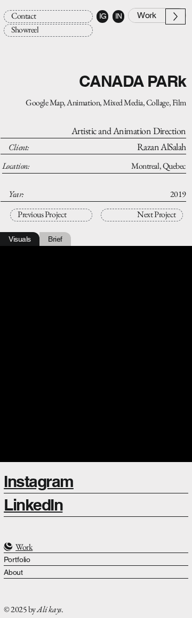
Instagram (39, 481)
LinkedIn (33, 505)
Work (24, 547)
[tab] (19, 239)
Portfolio (17, 559)
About (13, 572)
